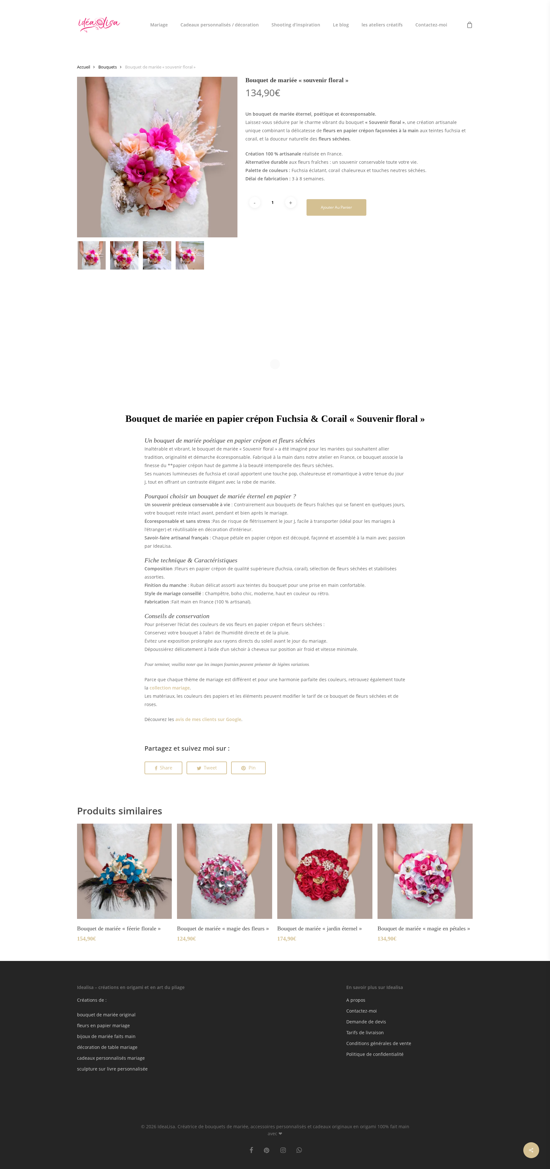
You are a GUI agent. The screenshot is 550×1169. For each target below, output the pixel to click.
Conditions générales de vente (378, 1043)
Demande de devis (366, 1022)
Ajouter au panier (336, 207)
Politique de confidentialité (375, 1054)
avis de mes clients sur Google (208, 719)
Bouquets (107, 67)
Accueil (83, 67)
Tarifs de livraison (365, 1032)
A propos (355, 1000)
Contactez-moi (361, 1011)
